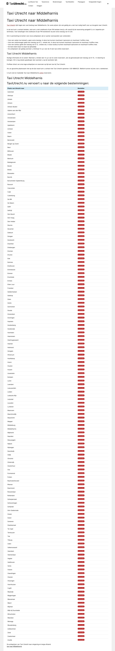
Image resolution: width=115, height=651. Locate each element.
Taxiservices (45, 2)
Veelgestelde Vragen (95, 2)
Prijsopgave (81, 2)
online (41, 73)
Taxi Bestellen (70, 2)
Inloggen (39, 5)
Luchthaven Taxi (33, 2)
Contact (30, 5)
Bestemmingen (57, 2)
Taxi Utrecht (11, 25)
